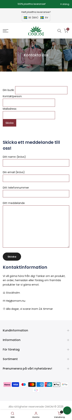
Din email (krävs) (14, 172)
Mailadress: (10, 109)
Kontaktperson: (12, 96)
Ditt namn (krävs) (14, 157)
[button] (36, 17)
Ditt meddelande (14, 203)
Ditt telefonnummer (16, 187)
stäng (65, 4)
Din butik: (8, 90)
